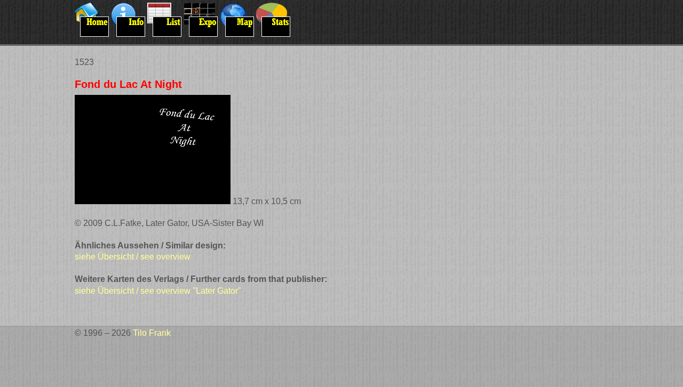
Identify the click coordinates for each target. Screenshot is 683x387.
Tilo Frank (152, 332)
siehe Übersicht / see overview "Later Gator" (158, 290)
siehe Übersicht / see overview (132, 256)
